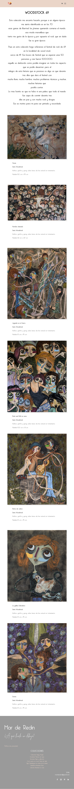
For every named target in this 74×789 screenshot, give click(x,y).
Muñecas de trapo (39, 756)
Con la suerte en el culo (33, 761)
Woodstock (32, 756)
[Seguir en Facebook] (57, 779)
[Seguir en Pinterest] (64, 779)
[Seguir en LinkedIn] (68, 779)
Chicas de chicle (43, 761)
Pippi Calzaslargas (31, 763)
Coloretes (32, 767)
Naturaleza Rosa (39, 765)
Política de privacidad (11, 745)
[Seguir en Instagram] (60, 779)
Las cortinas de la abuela (41, 763)
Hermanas (32, 758)
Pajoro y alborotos (39, 758)
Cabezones (33, 754)
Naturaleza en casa (39, 767)
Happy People (40, 754)
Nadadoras (33, 765)
